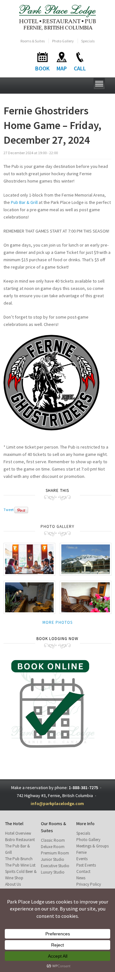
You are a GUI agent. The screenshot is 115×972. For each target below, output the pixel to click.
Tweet (9, 509)
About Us (13, 884)
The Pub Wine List (20, 865)
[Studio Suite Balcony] (29, 596)
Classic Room (53, 840)
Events (82, 858)
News (80, 878)
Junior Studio (52, 859)
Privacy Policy (88, 884)
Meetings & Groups (92, 846)
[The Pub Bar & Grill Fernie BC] (29, 558)
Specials (88, 41)
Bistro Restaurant (20, 839)
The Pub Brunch (19, 858)
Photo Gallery (63, 41)
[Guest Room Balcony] (85, 596)
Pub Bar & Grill (24, 202)
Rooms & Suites (32, 41)
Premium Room (55, 853)
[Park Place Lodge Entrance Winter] (85, 558)
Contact (83, 871)
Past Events (86, 865)
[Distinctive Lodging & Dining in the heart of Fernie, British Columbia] (57, 17)
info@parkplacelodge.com (57, 803)
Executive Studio (55, 865)
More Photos (57, 622)
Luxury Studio (53, 872)
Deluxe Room (53, 846)
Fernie (81, 852)
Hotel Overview (18, 833)
